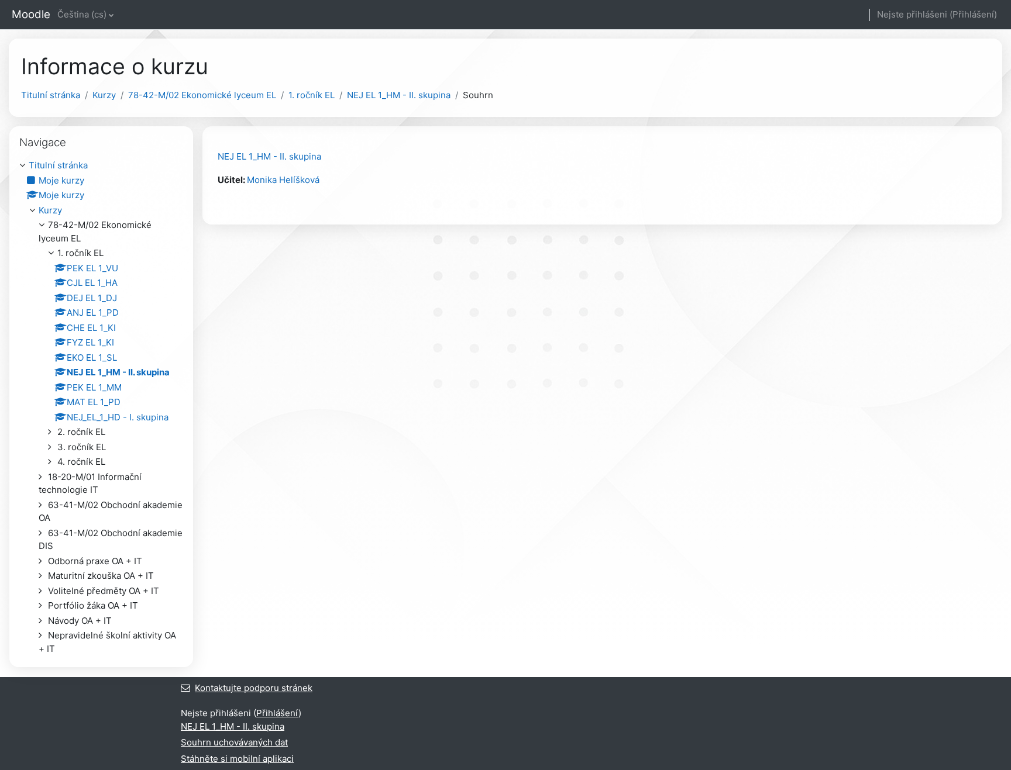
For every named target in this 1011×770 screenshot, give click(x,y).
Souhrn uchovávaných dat (234, 742)
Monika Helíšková (283, 179)
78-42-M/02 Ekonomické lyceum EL (202, 95)
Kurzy (104, 95)
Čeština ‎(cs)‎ (81, 14)
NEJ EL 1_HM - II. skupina (399, 95)
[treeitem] (101, 407)
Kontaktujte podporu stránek (253, 687)
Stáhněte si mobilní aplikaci (237, 758)
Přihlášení (973, 14)
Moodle (31, 14)
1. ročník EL (311, 95)
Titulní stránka (50, 95)
